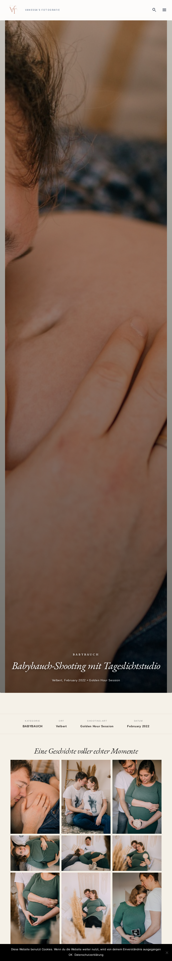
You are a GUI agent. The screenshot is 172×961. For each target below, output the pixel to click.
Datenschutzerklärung (88, 954)
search (154, 10)
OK (70, 954)
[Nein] (167, 952)
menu (164, 10)
